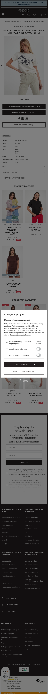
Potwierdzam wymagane (24, 371)
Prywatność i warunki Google (20, 335)
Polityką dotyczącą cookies (21, 326)
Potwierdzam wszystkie (24, 364)
